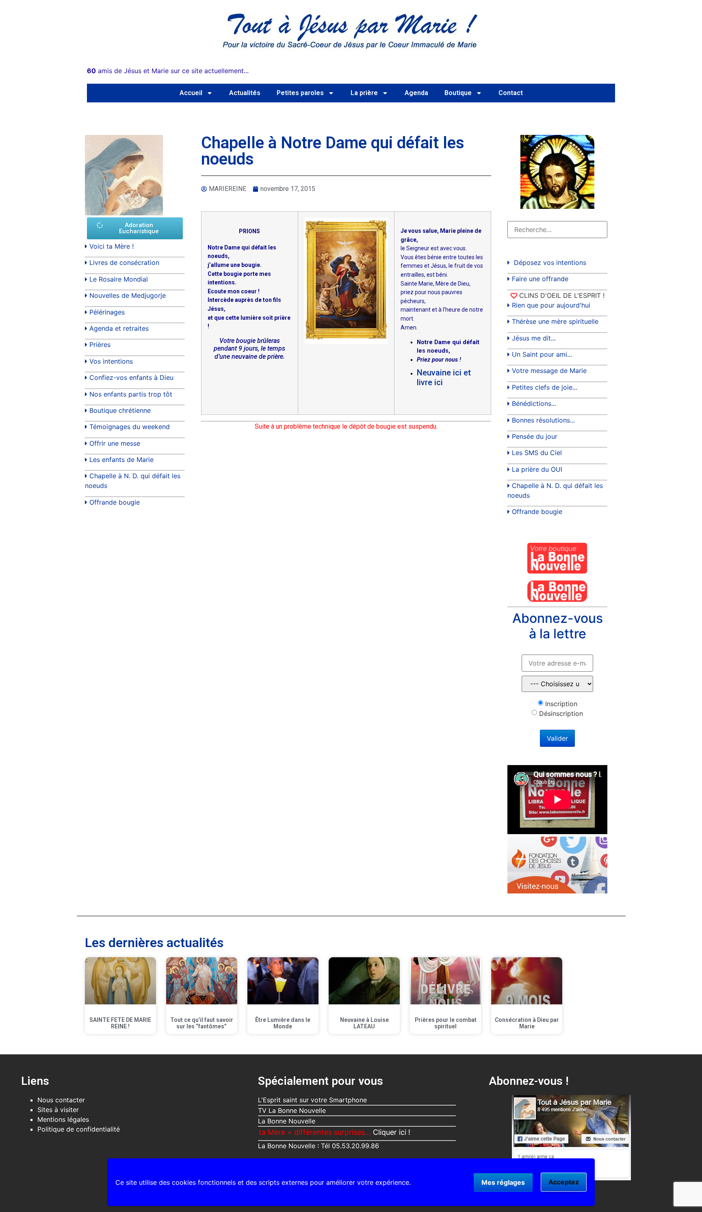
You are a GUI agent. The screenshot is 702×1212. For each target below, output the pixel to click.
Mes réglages (503, 1182)
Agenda (416, 93)
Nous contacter (61, 1100)
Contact (510, 93)
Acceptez (563, 1182)
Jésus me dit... (534, 338)
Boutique (458, 93)
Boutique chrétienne (120, 410)
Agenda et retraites (119, 328)
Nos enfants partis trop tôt (130, 394)
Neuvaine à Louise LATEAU (364, 1023)
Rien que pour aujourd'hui (551, 305)
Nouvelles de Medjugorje (127, 295)
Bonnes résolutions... (543, 420)
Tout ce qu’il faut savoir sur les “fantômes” (201, 1023)
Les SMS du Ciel (537, 453)
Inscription (561, 703)
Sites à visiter (58, 1110)
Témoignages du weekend (129, 427)
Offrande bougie (114, 502)
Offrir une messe (114, 443)
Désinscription (561, 713)
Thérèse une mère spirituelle (555, 321)
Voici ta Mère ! (111, 246)
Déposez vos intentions (550, 262)
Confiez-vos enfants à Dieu (131, 377)
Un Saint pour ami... (542, 354)
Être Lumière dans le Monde (282, 1023)
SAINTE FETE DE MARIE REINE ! (120, 1023)
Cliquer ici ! (362, 1132)
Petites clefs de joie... (544, 387)
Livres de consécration (124, 262)
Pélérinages (107, 312)
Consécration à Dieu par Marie (527, 1023)
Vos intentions (111, 361)
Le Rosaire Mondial (118, 279)
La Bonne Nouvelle (286, 1121)
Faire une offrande (540, 279)
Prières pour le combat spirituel (446, 1023)
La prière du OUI (537, 469)
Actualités (244, 93)
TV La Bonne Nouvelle (292, 1110)
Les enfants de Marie (121, 459)
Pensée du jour (534, 436)
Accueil (191, 93)
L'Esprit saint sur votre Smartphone (312, 1100)
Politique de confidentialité (78, 1129)
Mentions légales (63, 1119)
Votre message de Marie (549, 370)
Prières (99, 344)
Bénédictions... (534, 403)
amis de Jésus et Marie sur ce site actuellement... (168, 71)
